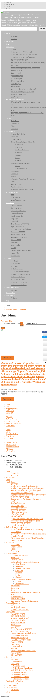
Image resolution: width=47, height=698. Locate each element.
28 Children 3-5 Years (19, 672)
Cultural (18, 577)
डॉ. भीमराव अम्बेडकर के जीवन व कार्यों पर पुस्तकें (27, 488)
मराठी (12, 605)
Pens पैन (14, 648)
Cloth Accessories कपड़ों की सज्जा (23, 633)
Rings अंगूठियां (16, 625)
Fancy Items (15, 551)
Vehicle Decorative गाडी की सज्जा (23, 651)
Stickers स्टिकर (16, 655)
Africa (13, 594)
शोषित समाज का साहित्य (19, 512)
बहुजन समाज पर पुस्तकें (19, 508)
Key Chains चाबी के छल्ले (20, 618)
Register (8, 8)
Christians (19, 571)
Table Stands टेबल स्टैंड (19, 636)
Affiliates (9, 449)
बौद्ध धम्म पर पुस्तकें (17, 506)
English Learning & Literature (22, 579)
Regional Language (13, 603)
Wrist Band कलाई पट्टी (19, 638)
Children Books (17, 560)
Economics (15, 588)
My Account (10, 4)
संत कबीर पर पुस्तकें (17, 525)
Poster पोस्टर (15, 644)
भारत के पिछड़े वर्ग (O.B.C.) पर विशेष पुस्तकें (26, 491)
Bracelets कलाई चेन (18, 623)
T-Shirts (9, 657)
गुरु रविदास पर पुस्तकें (18, 510)
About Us (9, 417)
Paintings (14, 683)
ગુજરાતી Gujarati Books (20, 610)
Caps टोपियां (15, 627)
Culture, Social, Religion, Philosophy (25, 562)
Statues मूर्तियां (16, 653)
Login (8, 6)
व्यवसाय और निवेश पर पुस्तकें (20, 523)
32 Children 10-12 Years (20, 677)
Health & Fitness (17, 597)
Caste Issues (20, 564)
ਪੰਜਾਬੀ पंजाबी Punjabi (18, 607)
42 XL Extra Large (18, 666)
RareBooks (15, 558)
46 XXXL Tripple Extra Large (22, 670)
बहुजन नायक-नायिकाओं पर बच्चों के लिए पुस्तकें (27, 519)
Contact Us (10, 413)
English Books (16, 547)
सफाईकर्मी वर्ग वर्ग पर (18, 503)
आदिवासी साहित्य (16, 516)
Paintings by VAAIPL (14, 681)
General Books (11, 687)
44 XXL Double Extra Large (22, 668)
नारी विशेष (14, 484)
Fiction (18, 581)
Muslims (18, 573)
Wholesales (10, 451)
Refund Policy (11, 419)
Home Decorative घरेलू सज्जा (21, 629)
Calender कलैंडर (17, 642)
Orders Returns (11, 442)
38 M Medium (16, 661)
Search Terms (11, 445)
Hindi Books (11, 482)
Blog (8, 406)
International (15, 586)
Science (14, 590)
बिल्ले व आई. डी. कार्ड (18, 616)
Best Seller (10, 411)
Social (17, 575)
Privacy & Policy (12, 421)
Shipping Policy (12, 408)
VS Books (15, 690)
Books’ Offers (11, 685)
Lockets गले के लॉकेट (18, 620)
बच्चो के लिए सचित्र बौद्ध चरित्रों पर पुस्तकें (25, 521)
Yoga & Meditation (18, 599)
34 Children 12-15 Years (20, 679)
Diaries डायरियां (16, 646)
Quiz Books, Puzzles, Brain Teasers (24, 601)
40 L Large (15, 664)
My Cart (8, 2)
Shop (8, 480)
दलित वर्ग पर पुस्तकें (17, 514)
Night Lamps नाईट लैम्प (19, 631)
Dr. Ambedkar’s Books (19, 555)
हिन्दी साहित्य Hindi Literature (16, 527)
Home (8, 305)
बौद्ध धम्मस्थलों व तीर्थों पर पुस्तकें (22, 493)
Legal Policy (10, 426)
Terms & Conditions (13, 423)
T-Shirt (13, 549)
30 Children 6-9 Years (19, 674)
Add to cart (7, 399)
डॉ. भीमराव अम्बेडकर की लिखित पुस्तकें (24, 486)
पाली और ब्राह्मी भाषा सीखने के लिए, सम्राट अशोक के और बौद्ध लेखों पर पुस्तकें (28, 496)
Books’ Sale (10, 478)
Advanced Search (12, 447)
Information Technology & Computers (25, 592)
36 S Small (15, 659)
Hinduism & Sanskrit (23, 568)
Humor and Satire (22, 584)
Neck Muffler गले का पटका (21, 640)
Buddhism (19, 566)
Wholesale (10, 542)
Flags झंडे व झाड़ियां (18, 614)
